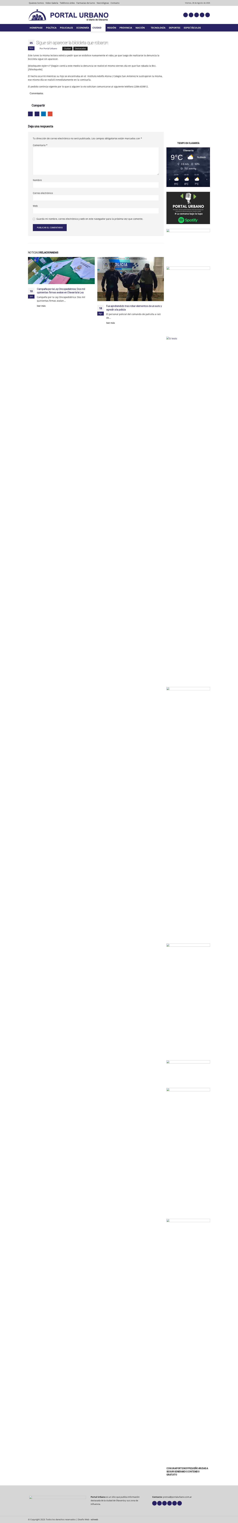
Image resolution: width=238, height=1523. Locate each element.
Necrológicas (103, 2)
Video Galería (51, 2)
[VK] (207, 15)
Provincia (125, 27)
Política (51, 27)
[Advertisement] (188, 88)
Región (111, 27)
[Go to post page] (61, 270)
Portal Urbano (50, 48)
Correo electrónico (43, 193)
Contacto (115, 2)
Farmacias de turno (85, 2)
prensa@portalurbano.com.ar (177, 1497)
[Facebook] (185, 15)
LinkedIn (43, 114)
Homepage (36, 27)
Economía (82, 27)
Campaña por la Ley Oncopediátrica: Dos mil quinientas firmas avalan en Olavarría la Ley (61, 290)
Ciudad (96, 27)
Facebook (30, 114)
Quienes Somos (36, 2)
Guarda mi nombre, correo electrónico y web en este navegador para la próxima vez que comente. (89, 219)
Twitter (37, 114)
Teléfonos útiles (67, 2)
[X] (191, 15)
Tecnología (158, 27)
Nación (140, 27)
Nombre (37, 180)
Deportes (174, 27)
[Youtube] (196, 15)
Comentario (40, 145)
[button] (208, 28)
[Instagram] (202, 15)
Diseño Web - (88, 1519)
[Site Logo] (68, 15)
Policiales (66, 27)
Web (35, 205)
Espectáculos (192, 27)
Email (50, 114)
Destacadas (80, 48)
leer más (41, 306)
